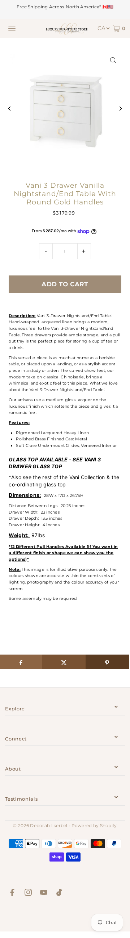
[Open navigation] (12, 29)
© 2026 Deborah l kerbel (40, 825)
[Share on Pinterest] (107, 662)
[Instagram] (28, 893)
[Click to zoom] (113, 60)
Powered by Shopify (94, 825)
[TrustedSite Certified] (65, 915)
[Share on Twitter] (64, 662)
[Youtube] (43, 893)
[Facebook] (12, 893)
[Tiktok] (59, 893)
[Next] (120, 108)
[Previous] (9, 108)
